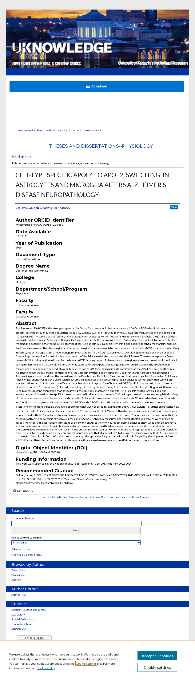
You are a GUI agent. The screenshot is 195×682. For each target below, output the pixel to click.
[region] (97, 661)
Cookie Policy (46, 668)
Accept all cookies (157, 655)
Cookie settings (86, 663)
